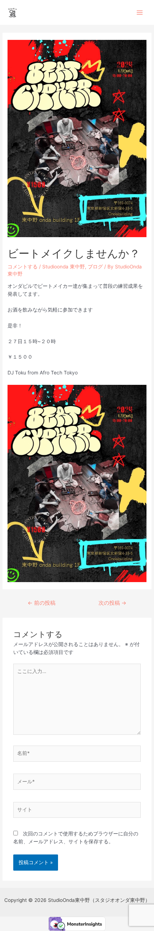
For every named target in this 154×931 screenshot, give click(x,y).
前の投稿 (42, 603)
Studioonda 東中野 (63, 266)
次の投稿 (112, 603)
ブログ (95, 266)
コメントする (23, 266)
